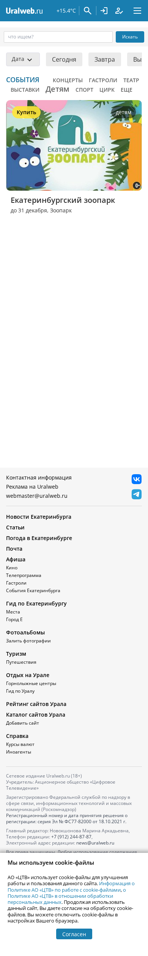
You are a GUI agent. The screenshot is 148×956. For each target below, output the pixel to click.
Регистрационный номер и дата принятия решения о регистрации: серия (67, 818)
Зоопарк (61, 210)
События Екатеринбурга (33, 590)
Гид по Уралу (20, 691)
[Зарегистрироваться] (119, 10)
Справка (17, 735)
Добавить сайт (22, 723)
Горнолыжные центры (31, 683)
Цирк (107, 89)
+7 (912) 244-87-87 (71, 836)
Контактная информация (39, 477)
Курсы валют (20, 744)
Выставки (25, 89)
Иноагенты (18, 752)
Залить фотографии (28, 640)
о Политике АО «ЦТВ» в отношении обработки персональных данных (67, 896)
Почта (14, 548)
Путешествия (21, 662)
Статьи (15, 527)
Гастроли (103, 80)
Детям (57, 89)
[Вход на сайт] (104, 10)
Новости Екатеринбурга (38, 516)
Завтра (104, 59)
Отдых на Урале (27, 675)
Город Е (14, 619)
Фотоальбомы (25, 632)
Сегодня (64, 59)
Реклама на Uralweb (32, 486)
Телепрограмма (23, 575)
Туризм (16, 653)
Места (13, 612)
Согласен (74, 934)
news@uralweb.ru (95, 843)
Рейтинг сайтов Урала (36, 703)
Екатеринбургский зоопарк (63, 200)
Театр (131, 80)
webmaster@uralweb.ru (37, 495)
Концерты (68, 80)
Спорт (84, 89)
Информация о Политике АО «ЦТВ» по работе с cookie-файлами (71, 886)
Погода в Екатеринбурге (39, 538)
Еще (126, 89)
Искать (130, 36)
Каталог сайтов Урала (35, 714)
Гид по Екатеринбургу (36, 603)
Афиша (15, 559)
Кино (11, 567)
